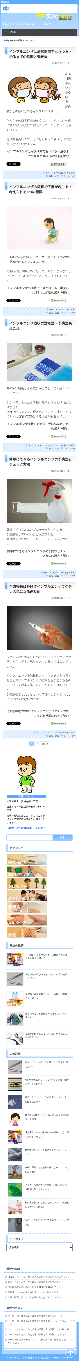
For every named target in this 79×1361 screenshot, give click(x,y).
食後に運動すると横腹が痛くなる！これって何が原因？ (47, 1169)
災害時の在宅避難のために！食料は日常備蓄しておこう (35, 1287)
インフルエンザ (59, 173)
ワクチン (62, 732)
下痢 (73, 309)
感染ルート (69, 572)
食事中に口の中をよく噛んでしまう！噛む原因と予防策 (47, 1117)
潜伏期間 (71, 173)
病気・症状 (54, 176)
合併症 (72, 445)
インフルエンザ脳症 (59, 445)
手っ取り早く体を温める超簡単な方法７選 (29, 1316)
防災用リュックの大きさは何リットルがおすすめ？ (33, 1292)
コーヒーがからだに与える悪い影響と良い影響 (31, 1329)
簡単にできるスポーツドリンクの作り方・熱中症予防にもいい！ (40, 1339)
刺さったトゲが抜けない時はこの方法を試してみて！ (47, 1064)
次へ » (45, 744)
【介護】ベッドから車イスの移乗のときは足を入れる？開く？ (47, 1134)
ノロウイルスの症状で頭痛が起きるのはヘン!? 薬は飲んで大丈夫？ (46, 1187)
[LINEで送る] (58, 163)
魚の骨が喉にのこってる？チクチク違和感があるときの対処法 (47, 1081)
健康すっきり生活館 (27, 7)
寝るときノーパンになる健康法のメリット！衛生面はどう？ (47, 1099)
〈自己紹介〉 (40, 828)
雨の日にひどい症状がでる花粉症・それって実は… (47, 1222)
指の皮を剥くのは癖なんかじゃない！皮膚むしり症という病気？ (47, 1204)
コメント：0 (69, 176)
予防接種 (71, 732)
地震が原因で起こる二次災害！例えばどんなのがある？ (35, 1297)
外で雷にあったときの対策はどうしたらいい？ (46, 1152)
